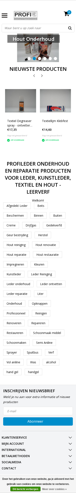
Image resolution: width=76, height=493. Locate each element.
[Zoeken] (70, 28)
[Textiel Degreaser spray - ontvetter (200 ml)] (20, 101)
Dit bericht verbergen (25, 489)
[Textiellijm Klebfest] (55, 101)
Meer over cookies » (54, 489)
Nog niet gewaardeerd (17, 135)
